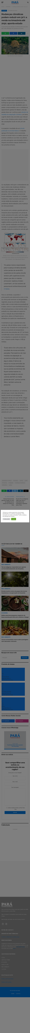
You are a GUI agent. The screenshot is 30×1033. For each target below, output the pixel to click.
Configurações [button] (6, 519)
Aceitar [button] (13, 519)
